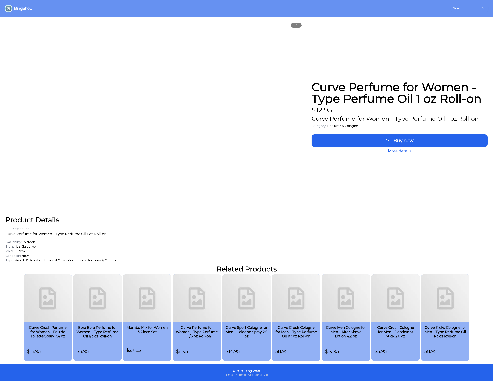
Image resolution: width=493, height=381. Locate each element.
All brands (241, 375)
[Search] (483, 8)
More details (399, 151)
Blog (266, 375)
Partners (229, 375)
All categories (255, 375)
